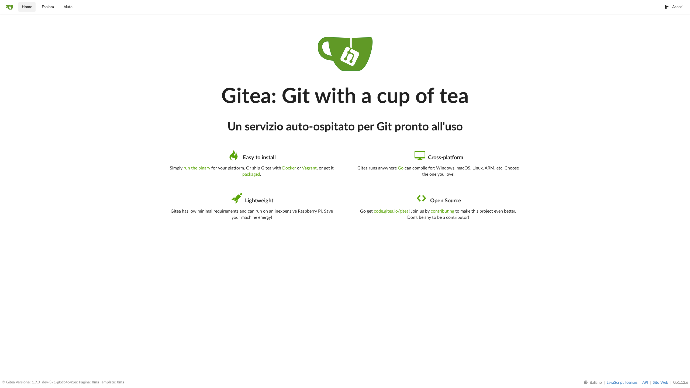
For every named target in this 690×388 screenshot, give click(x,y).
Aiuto (68, 7)
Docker (289, 168)
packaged (251, 174)
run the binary (197, 168)
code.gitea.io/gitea (391, 211)
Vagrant (309, 168)
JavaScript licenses (622, 382)
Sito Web (660, 382)
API (645, 382)
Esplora (48, 7)
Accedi (677, 7)
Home (27, 7)
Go (400, 168)
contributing (442, 211)
